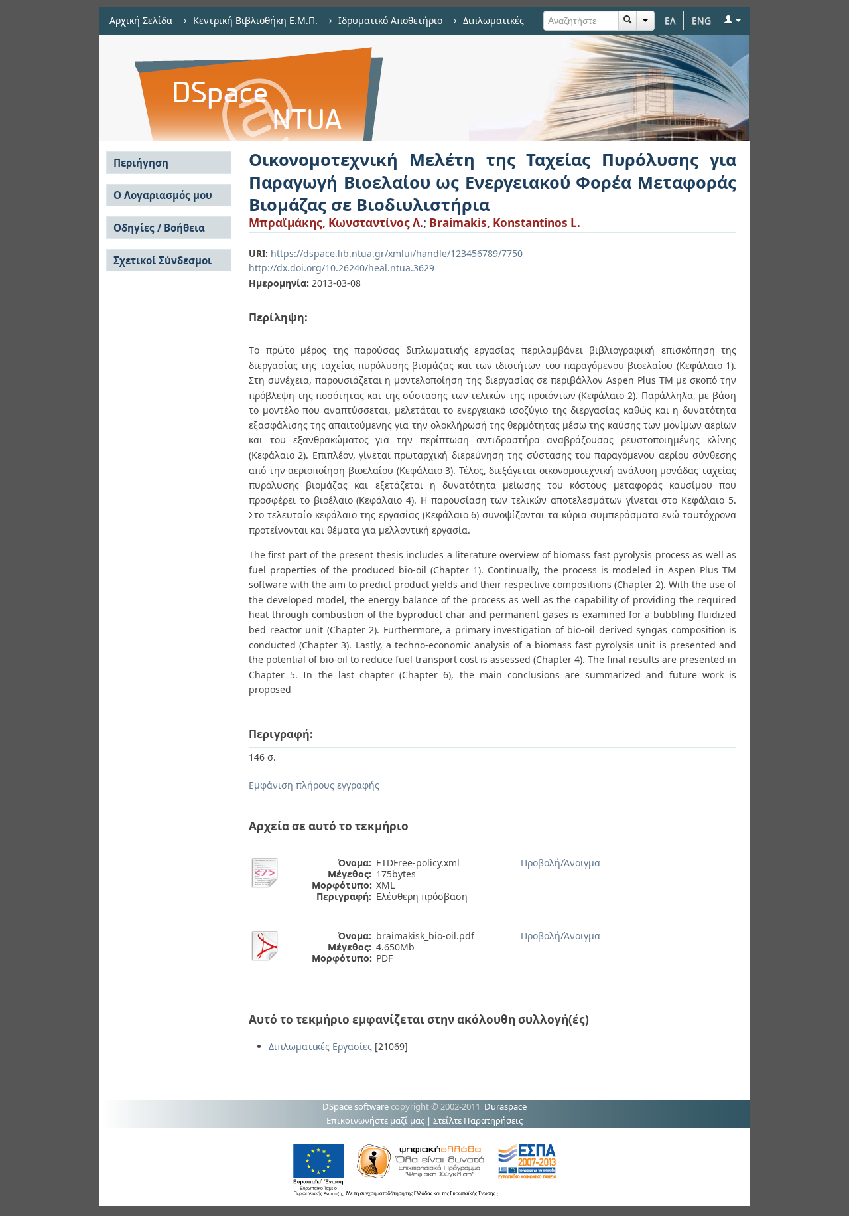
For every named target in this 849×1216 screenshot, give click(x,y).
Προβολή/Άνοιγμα (560, 862)
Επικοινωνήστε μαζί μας (375, 1120)
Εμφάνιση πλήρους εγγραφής (314, 785)
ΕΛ (670, 20)
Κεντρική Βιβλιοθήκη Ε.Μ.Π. (255, 20)
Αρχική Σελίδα (140, 20)
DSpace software (355, 1106)
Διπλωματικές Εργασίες (320, 1046)
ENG (701, 20)
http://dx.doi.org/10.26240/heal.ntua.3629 (341, 268)
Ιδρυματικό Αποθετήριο (390, 20)
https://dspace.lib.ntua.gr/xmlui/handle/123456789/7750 (397, 253)
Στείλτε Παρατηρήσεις (478, 1120)
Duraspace (505, 1106)
